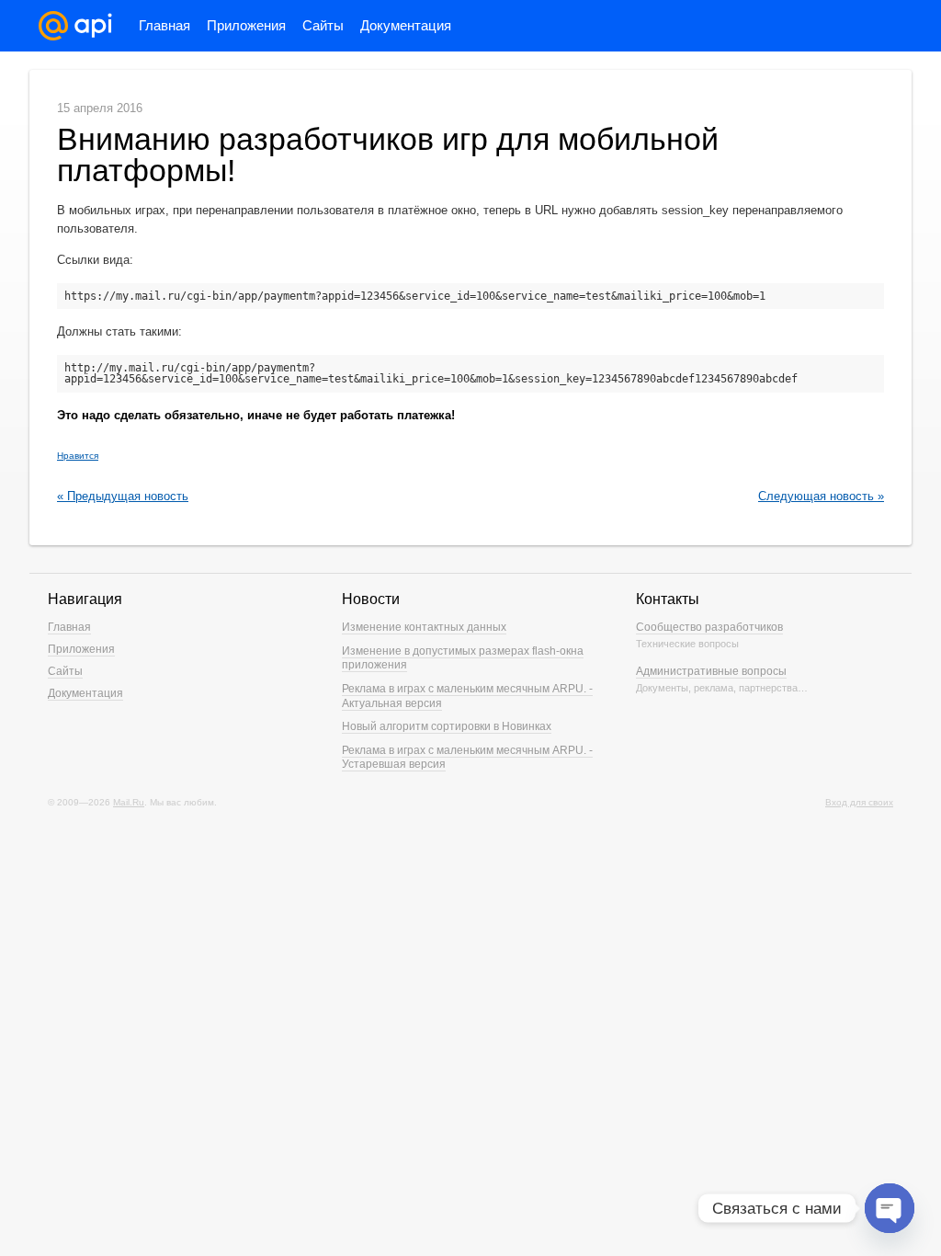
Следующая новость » (821, 496)
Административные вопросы (711, 671)
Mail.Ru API (75, 25)
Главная (164, 25)
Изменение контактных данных (424, 627)
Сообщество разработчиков (709, 627)
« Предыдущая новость (122, 496)
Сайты (323, 25)
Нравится (77, 456)
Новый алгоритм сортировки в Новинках (446, 726)
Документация (405, 25)
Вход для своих (859, 802)
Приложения (246, 25)
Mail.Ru (128, 802)
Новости (371, 599)
